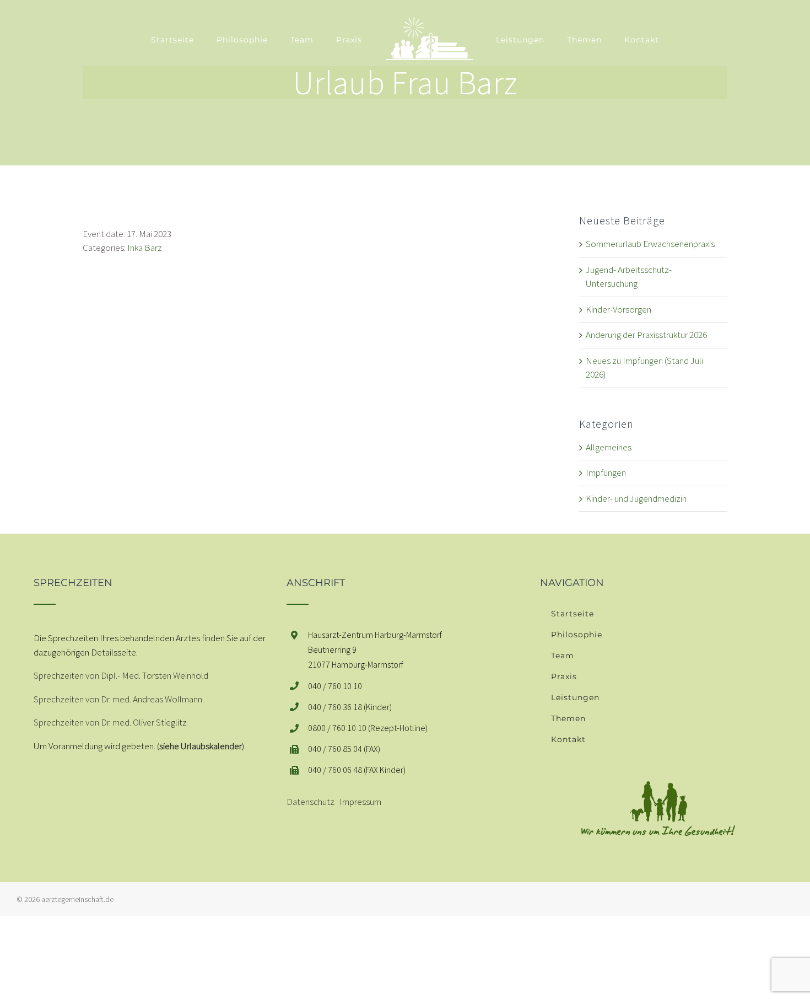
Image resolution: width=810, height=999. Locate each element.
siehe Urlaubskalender (200, 746)
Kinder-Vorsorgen (618, 309)
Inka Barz (144, 247)
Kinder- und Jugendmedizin (636, 498)
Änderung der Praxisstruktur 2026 (646, 335)
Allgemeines (608, 447)
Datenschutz (310, 802)
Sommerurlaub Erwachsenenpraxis (650, 244)
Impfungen (606, 472)
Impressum (360, 802)
